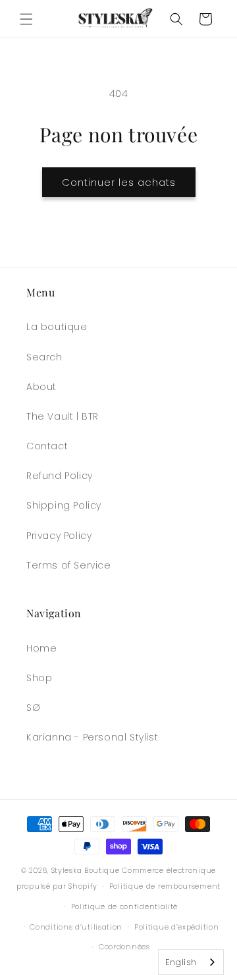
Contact (47, 446)
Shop (39, 677)
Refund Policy (59, 475)
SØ (33, 707)
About (41, 386)
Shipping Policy (63, 505)
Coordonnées (124, 946)
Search (44, 357)
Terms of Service (68, 565)
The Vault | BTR (62, 416)
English (181, 962)
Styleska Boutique (85, 870)
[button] (26, 19)
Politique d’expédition (176, 927)
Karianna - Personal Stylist (92, 737)
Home (41, 648)
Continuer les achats (119, 182)
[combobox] (191, 962)
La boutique (57, 326)
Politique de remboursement (165, 886)
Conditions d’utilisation (76, 927)
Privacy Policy (59, 535)
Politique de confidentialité (124, 906)
